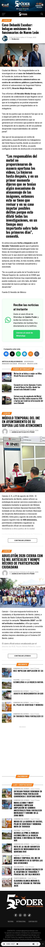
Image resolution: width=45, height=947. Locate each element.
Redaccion (15, 39)
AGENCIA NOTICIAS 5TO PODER (23, 432)
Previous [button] (3, 5)
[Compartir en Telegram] (24, 353)
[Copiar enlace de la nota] (36, 353)
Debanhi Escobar (10, 364)
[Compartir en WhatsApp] (18, 353)
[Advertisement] (22, 750)
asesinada (29, 361)
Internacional (21, 921)
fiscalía (22, 364)
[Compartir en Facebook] (6, 353)
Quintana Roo (33, 921)
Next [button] (42, 5)
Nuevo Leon (32, 364)
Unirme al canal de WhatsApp (24, 334)
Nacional (11, 921)
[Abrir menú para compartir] (30, 353)
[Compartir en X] (12, 353)
